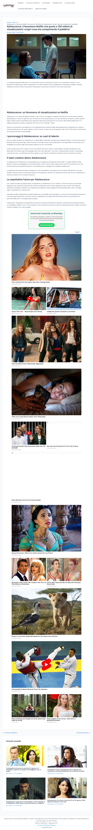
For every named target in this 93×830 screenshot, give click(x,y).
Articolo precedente (10, 751)
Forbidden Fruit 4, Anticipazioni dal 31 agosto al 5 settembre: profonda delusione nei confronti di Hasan (65, 789)
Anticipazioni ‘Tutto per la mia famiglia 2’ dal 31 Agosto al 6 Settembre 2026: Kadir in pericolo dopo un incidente (25, 821)
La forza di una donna (32, 3)
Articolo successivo (83, 751)
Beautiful (20, 3)
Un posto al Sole (70, 3)
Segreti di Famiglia (40, 8)
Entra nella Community (46, 243)
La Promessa (46, 3)
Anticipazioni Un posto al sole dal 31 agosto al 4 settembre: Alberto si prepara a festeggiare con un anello (23, 788)
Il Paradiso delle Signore (25, 8)
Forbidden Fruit (57, 3)
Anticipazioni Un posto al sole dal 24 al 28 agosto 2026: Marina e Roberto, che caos (66, 819)
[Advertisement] (46, 119)
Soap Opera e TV (10, 792)
